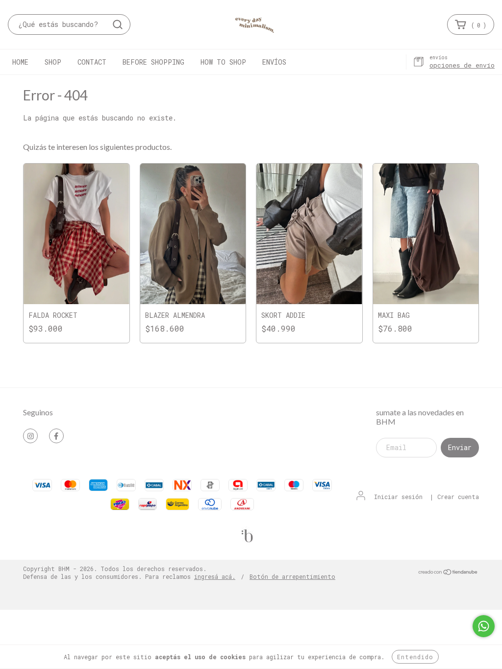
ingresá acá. (214, 576)
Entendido (415, 657)
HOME (20, 62)
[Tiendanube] (448, 573)
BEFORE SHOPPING (153, 62)
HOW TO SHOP (223, 62)
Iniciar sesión (398, 497)
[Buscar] (117, 24)
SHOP (53, 62)
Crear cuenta (458, 497)
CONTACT (91, 62)
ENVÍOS (274, 62)
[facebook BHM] (56, 436)
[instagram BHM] (30, 436)
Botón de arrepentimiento (292, 576)
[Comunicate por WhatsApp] (484, 626)
